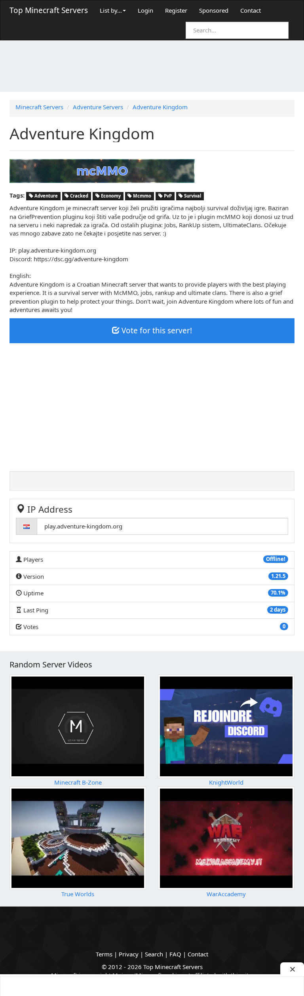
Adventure (45, 196)
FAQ (175, 954)
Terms (104, 954)
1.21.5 (278, 576)
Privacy (129, 954)
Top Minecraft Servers (49, 10)
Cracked (78, 196)
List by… (111, 10)
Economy (110, 196)
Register (176, 10)
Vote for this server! (156, 330)
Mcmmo (141, 196)
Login (145, 10)
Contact (250, 10)
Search (154, 954)
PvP (167, 196)
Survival (192, 196)
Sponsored (213, 10)
